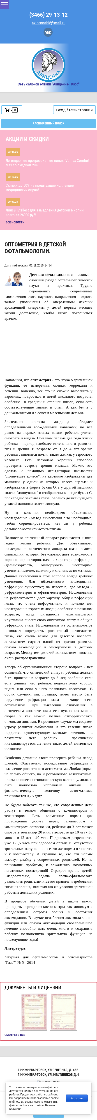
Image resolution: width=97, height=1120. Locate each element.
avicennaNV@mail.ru (48, 23)
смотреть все (15, 1035)
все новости (15, 222)
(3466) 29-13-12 (48, 14)
